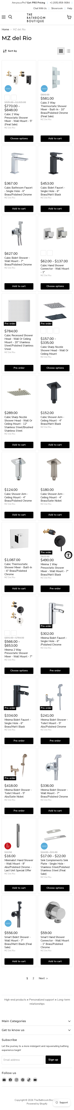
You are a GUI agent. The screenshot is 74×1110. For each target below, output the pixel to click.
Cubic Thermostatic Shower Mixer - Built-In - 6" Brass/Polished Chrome (18, 569)
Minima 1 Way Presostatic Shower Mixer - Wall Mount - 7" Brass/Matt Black (54, 569)
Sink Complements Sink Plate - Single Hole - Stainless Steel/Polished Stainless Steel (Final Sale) (55, 867)
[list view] (68, 51)
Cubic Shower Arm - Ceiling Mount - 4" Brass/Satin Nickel (52, 497)
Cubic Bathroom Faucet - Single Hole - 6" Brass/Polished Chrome (18, 191)
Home (5, 29)
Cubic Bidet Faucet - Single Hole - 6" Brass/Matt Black (53, 191)
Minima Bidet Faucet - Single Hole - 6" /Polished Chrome (54, 641)
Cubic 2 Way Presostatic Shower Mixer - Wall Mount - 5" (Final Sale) (18, 119)
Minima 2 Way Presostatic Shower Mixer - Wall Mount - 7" (18, 653)
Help (69, 8)
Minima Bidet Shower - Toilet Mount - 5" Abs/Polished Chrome (54, 723)
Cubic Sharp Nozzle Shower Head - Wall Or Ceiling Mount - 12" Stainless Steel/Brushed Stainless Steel (18, 423)
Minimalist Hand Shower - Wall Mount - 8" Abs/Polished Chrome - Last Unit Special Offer (18, 865)
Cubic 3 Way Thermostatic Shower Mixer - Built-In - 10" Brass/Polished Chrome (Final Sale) (54, 109)
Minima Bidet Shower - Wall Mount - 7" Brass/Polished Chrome (54, 793)
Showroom (57, 8)
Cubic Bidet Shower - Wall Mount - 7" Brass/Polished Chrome (18, 261)
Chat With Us (40, 8)
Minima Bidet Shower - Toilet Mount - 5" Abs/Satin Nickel (18, 793)
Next (42, 978)
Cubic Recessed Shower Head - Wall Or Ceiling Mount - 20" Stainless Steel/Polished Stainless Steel (18, 342)
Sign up (53, 1060)
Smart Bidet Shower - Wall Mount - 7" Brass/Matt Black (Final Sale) (18, 942)
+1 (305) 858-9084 (60, 2)
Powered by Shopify (37, 1103)
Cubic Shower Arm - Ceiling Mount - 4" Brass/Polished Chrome (18, 497)
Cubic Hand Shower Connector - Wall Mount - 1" (55, 269)
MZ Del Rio (9, 127)
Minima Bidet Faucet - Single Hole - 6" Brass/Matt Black (17, 723)
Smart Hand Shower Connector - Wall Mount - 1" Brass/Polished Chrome (55, 942)
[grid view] (61, 51)
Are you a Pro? (28, 2)
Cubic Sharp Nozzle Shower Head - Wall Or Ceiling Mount (54, 350)
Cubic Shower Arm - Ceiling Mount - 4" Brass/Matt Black (52, 420)
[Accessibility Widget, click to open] (68, 555)
